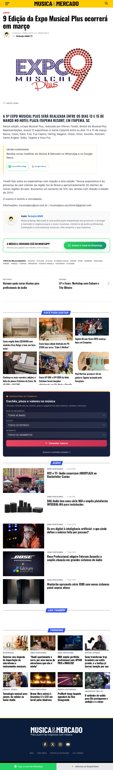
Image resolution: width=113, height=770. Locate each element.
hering (88, 261)
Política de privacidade (59, 753)
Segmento (11, 430)
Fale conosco (78, 753)
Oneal (15, 264)
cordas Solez (62, 261)
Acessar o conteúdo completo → (56, 452)
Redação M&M (23, 36)
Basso (32, 261)
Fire (81, 261)
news (6, 264)
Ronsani (33, 264)
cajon (41, 261)
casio (49, 261)
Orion (23, 264)
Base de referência (15, 411)
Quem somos (42, 753)
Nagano (99, 261)
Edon (73, 261)
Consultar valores (58, 443)
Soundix (61, 264)
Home (32, 753)
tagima (71, 264)
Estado (9, 421)
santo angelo (47, 264)
